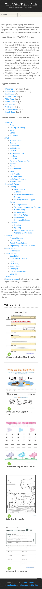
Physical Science (16, 238)
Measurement (15, 169)
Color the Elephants (15, 519)
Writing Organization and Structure (27, 207)
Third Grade (9, 99)
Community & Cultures (18, 258)
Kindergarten (10, 91)
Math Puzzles (15, 182)
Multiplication (15, 148)
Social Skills (14, 256)
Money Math (15, 174)
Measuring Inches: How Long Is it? (20, 358)
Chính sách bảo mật (11, 585)
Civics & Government (18, 271)
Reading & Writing (12, 184)
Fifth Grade (9, 104)
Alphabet (17, 192)
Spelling (17, 228)
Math (7, 138)
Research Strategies (22, 220)
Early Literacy (19, 189)
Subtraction (14, 146)
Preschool (9, 89)
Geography (14, 269)
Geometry (13, 166)
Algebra (13, 164)
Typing (8, 276)
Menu (5, 15)
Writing (12, 202)
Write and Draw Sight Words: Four (19, 413)
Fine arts (8, 123)
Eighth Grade (10, 112)
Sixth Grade (9, 107)
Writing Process (20, 205)
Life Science (15, 241)
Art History (14, 135)
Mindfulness (15, 251)
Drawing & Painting (17, 128)
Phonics (17, 225)
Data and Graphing (17, 176)
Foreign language (12, 279)
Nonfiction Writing (21, 215)
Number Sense (16, 141)
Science (8, 235)
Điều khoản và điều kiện (29, 585)
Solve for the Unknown (16, 571)
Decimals (13, 158)
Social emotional (11, 248)
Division (13, 151)
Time (12, 171)
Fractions (13, 156)
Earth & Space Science (18, 243)
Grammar (13, 223)
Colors (12, 125)
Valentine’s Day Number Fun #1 (20, 466)
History (13, 261)
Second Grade (10, 97)
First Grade (9, 94)
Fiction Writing (20, 212)
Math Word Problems (18, 179)
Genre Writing (19, 210)
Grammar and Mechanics (23, 233)
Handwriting (19, 217)
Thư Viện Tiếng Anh (21, 4)
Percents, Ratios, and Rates (20, 161)
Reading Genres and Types (24, 199)
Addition (13, 143)
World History (15, 266)
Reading (13, 187)
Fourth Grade (10, 102)
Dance (12, 133)
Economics (14, 274)
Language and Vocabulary (24, 230)
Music (12, 130)
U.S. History (14, 264)
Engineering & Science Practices (22, 246)
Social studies (11, 253)
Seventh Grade (11, 109)
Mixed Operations (17, 153)
